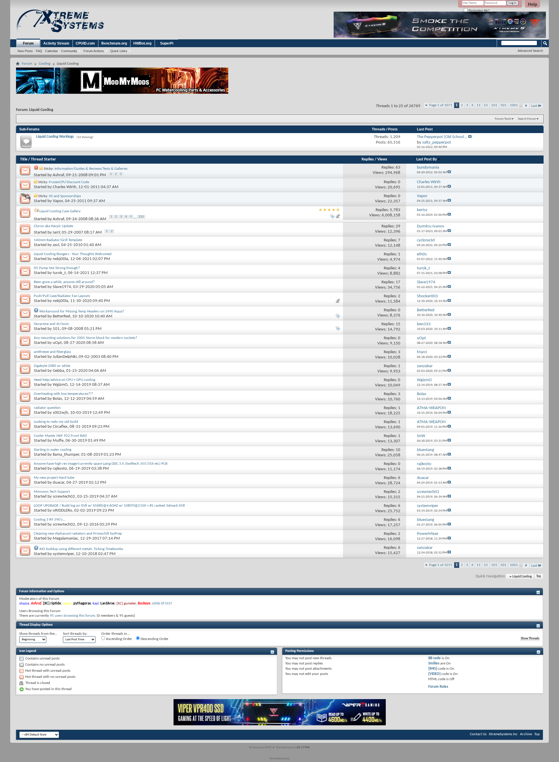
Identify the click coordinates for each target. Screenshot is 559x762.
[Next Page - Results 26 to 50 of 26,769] (526, 106)
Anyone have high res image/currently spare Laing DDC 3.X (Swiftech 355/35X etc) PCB (100, 464)
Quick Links (118, 51)
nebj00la (60, 259)
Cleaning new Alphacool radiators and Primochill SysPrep (78, 533)
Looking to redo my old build (56, 422)
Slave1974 (62, 287)
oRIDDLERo (62, 510)
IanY (56, 232)
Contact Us (478, 734)
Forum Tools (503, 119)
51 (486, 105)
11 (479, 105)
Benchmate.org (114, 43)
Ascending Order (118, 639)
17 (398, 282)
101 (494, 105)
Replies (368, 159)
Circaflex (60, 427)
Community (69, 51)
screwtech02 (64, 496)
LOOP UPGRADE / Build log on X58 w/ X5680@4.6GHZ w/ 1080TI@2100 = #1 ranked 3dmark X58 (109, 506)
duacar (58, 482)
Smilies (433, 663)
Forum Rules (438, 687)
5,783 (395, 210)
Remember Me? (479, 10)
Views (382, 159)
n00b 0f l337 (162, 603)
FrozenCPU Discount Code (69, 182)
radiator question (47, 408)
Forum (28, 43)
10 (398, 450)
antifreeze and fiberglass (52, 352)
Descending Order (154, 639)
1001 (514, 105)
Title (23, 159)
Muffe (58, 441)
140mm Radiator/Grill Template (58, 240)
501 (503, 105)
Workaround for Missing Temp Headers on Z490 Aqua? (81, 311)
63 (398, 167)
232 (141, 216)
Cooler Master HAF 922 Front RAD (60, 436)
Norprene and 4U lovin (51, 324)
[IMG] (432, 669)
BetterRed (61, 316)
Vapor (58, 201)
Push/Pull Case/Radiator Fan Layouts (62, 296)
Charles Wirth (64, 187)
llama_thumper (66, 454)
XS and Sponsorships (65, 196)
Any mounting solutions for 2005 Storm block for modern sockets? (85, 338)
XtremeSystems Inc (503, 734)
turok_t (59, 273)
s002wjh (60, 413)
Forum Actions (94, 51)
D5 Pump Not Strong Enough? (57, 268)
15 (398, 324)
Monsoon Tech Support (52, 492)
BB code (434, 658)
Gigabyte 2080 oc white (52, 366)
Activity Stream (56, 43)
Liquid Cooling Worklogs (55, 137)
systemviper (63, 554)
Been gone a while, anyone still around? (64, 282)
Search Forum (527, 119)
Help (532, 4)
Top (538, 576)
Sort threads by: (75, 634)
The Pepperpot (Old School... (442, 137)
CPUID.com (85, 43)
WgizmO (60, 385)
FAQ (39, 51)
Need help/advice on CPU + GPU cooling (64, 380)
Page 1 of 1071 (440, 105)
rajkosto (60, 468)
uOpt (57, 343)
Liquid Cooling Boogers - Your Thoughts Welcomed (73, 254)
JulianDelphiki (65, 357)
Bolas (57, 399)
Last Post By (426, 159)
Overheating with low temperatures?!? (63, 394)
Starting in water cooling (52, 450)
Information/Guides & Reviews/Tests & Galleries (91, 169)
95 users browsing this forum (72, 616)
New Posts (25, 51)
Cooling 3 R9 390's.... (50, 519)
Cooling (44, 64)
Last (534, 106)
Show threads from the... (38, 634)
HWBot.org (142, 43)
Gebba (58, 371)
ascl (56, 245)
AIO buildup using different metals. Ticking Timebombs (81, 549)
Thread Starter (43, 159)
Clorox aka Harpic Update (53, 226)
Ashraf (58, 175)
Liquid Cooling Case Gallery (60, 211)
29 (398, 226)
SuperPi (166, 43)
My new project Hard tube (54, 478)
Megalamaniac (65, 538)
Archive (526, 734)
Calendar (51, 51)
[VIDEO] (434, 674)
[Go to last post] (449, 172)
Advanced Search (530, 50)
